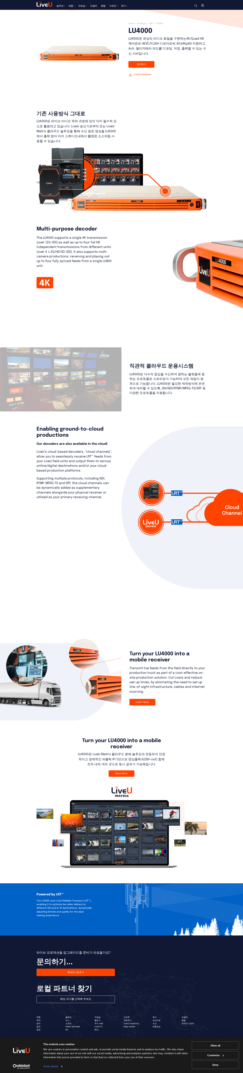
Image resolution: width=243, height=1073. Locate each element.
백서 (97, 1030)
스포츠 (68, 1024)
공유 (151, 24)
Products (141, 24)
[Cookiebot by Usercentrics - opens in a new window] (21, 1066)
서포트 (127, 1017)
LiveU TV (98, 1027)
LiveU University (131, 1024)
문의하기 (141, 64)
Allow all (215, 1045)
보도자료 (157, 1020)
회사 (155, 1017)
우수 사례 (99, 1024)
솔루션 (68, 1017)
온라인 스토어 (188, 1024)
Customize (213, 1055)
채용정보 (157, 1027)
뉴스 (67, 1020)
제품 (38, 1017)
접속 (38, 1027)
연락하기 (128, 1020)
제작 (38, 1020)
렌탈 (184, 1020)
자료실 (98, 1017)
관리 (38, 1024)
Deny (215, 1064)
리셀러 (185, 1017)
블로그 (98, 1020)
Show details (50, 1066)
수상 (155, 1024)
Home (131, 24)
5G (66, 1030)
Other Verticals (72, 1027)
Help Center (129, 1027)
